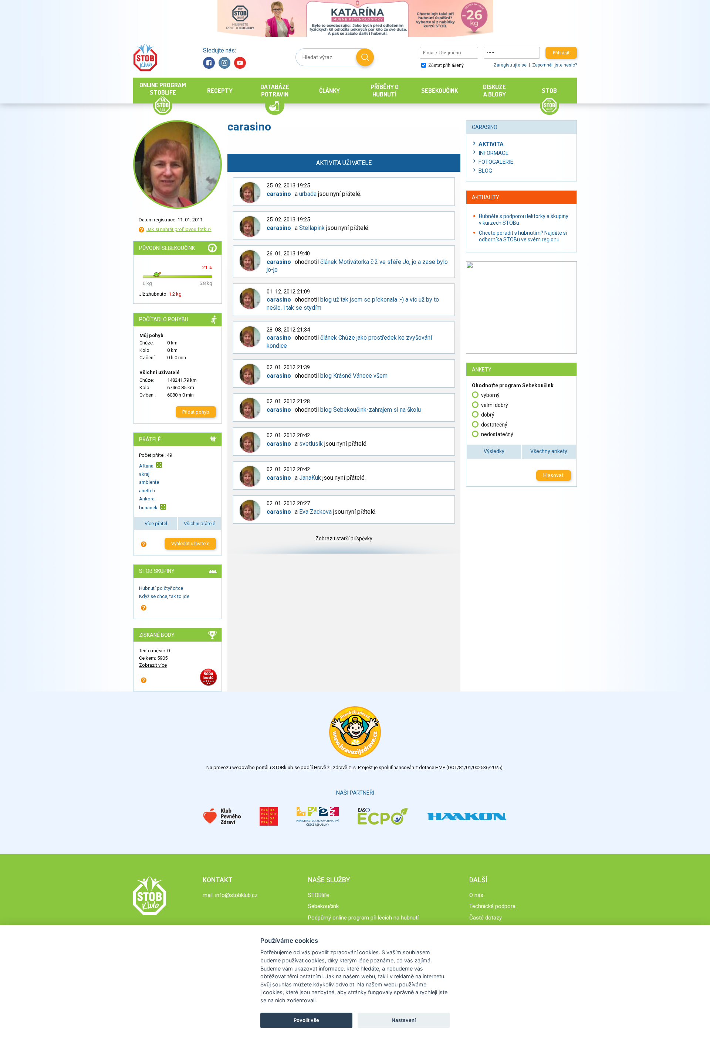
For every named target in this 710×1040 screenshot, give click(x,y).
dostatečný (494, 425)
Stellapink (312, 227)
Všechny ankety (548, 451)
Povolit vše (306, 1020)
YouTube (240, 63)
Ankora (147, 499)
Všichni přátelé (199, 523)
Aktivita (491, 144)
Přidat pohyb (195, 412)
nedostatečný (497, 434)
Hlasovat (553, 475)
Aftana (146, 465)
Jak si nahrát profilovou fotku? (179, 229)
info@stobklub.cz (236, 895)
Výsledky (494, 451)
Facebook (209, 63)
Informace (493, 153)
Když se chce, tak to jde (164, 596)
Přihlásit (561, 52)
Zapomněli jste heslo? (554, 65)
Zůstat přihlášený (445, 65)
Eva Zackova (315, 511)
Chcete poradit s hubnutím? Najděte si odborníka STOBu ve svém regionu (523, 236)
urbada (308, 193)
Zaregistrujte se (510, 65)
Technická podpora (492, 906)
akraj (144, 474)
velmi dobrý (494, 405)
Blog (485, 170)
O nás (476, 895)
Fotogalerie (496, 162)
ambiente (149, 482)
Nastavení (404, 1020)
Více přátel (156, 523)
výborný (490, 395)
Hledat (365, 57)
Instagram (224, 63)
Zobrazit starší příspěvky (343, 538)
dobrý (487, 415)
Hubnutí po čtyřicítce (161, 588)
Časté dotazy (485, 917)
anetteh (147, 490)
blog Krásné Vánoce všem (354, 375)
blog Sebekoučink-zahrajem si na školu (370, 409)
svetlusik (311, 443)
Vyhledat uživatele (190, 543)
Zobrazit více (153, 665)
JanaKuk (310, 477)
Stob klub (145, 57)
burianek (148, 507)
